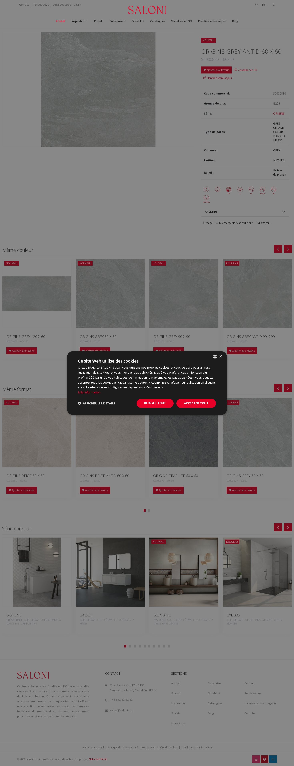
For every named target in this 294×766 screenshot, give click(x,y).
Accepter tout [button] (196, 403)
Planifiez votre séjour (212, 21)
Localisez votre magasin (67, 4)
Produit (60, 21)
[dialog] (147, 383)
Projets (99, 21)
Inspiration (78, 21)
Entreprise (116, 21)
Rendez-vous (41, 4)
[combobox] (215, 357)
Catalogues (157, 21)
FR (264, 5)
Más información (89, 392)
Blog (235, 21)
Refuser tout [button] (155, 403)
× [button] (220, 356)
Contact (24, 4)
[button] (96, 403)
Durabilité (138, 21)
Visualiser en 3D (181, 21)
